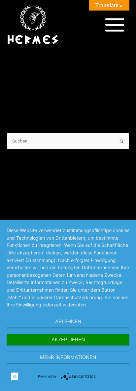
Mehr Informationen (68, 357)
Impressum (68, 203)
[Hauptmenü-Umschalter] (115, 25)
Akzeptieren (68, 339)
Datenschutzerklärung (68, 195)
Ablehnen (68, 321)
